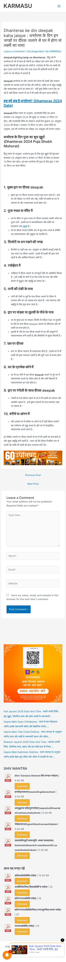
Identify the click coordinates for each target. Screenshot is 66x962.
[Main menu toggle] (59, 6)
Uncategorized (35, 51)
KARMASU (18, 5)
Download (22, 786)
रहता (24, 226)
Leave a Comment (14, 51)
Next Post (33, 483)
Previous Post (33, 475)
